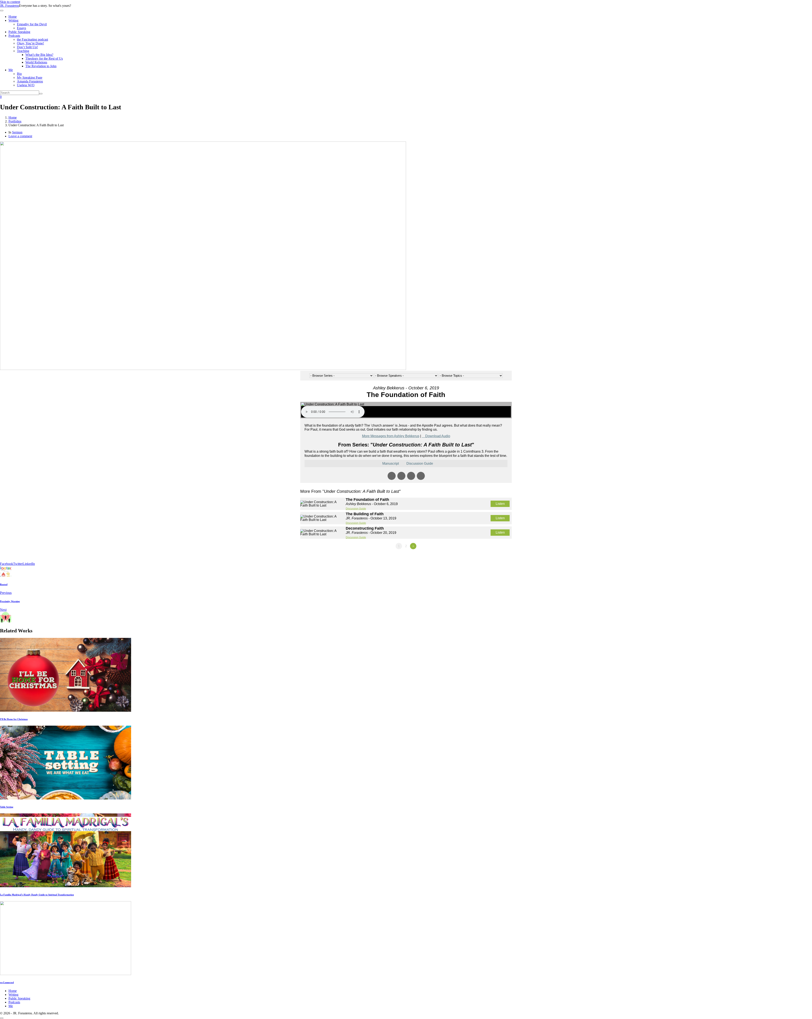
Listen (500, 503)
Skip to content (10, 2)
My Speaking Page (29, 77)
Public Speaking (19, 32)
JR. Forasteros (9, 5)
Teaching (23, 51)
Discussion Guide (356, 508)
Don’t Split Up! (27, 47)
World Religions (36, 62)
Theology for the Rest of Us (44, 58)
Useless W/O (25, 85)
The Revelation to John (40, 66)
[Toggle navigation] (1, 10)
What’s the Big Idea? (39, 54)
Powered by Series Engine (496, 557)
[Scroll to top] (1, 1018)
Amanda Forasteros (30, 81)
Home (12, 16)
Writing (13, 20)
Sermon (17, 132)
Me (10, 70)
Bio (19, 74)
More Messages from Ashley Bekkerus (390, 436)
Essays (21, 28)
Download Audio (437, 436)
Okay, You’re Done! (30, 43)
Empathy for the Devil (32, 24)
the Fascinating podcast (32, 39)
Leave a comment (20, 136)
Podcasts (14, 35)
